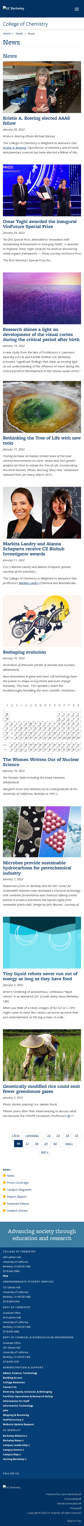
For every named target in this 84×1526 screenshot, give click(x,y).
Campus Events (13, 1449)
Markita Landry (29, 583)
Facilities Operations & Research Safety (28, 1396)
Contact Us (10, 1387)
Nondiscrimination (69, 1503)
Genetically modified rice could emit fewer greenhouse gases (41, 1088)
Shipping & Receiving (16, 1415)
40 (56, 1144)
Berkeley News (13, 1440)
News (19, 33)
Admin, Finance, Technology (20, 1373)
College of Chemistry (25, 23)
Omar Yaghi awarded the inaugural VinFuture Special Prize (40, 223)
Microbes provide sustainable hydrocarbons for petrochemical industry (37, 868)
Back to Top (74, 1521)
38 (38, 1144)
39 (47, 1144)
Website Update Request (18, 1424)
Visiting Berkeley (15, 1459)
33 (59, 1136)
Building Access (12, 1377)
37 (29, 1144)
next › (70, 1143)
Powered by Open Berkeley (63, 1494)
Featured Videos (18, 1203)
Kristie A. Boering (16, 148)
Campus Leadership (16, 1445)
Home (7, 33)
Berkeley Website (15, 1435)
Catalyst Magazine (19, 1189)
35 (78, 1136)
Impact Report (17, 1196)
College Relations (14, 1382)
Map (5, 1275)
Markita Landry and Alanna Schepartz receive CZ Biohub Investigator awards (33, 549)
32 (50, 1136)
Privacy (75, 1508)
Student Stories (17, 1210)
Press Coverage (18, 1182)
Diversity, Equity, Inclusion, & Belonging (27, 1391)
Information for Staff (16, 1401)
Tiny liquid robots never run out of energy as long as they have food (40, 976)
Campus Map (12, 1454)
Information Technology (18, 1405)
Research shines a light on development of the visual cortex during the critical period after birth (41, 334)
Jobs (5, 1410)
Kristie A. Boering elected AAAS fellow (36, 120)
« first (17, 1135)
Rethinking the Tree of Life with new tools (42, 440)
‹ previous (33, 1135)
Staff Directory (13, 1419)
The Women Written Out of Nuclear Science (41, 761)
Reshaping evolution (24, 652)
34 (69, 1136)
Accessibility (72, 1499)
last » (46, 1152)
